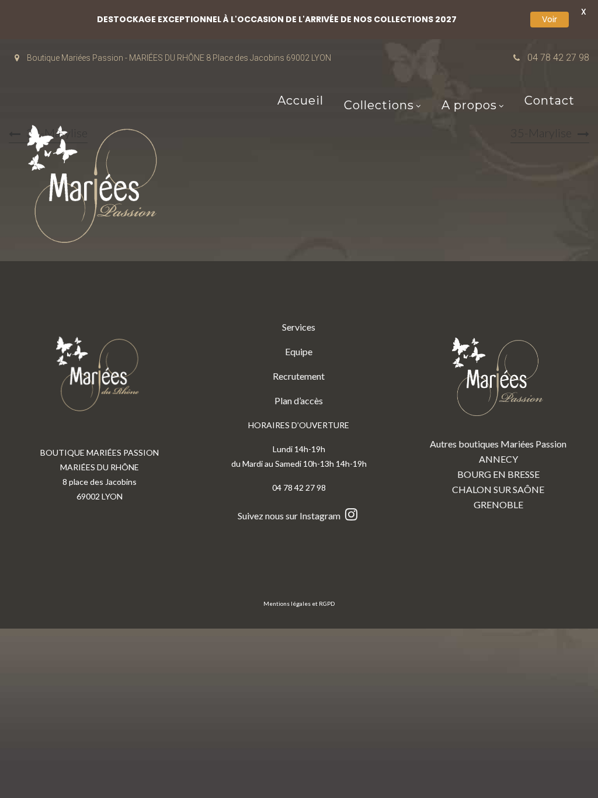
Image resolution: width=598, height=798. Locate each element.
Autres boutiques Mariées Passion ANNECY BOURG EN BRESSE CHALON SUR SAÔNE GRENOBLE (498, 474)
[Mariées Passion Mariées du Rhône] (96, 186)
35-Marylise (541, 133)
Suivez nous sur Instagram (290, 515)
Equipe (298, 351)
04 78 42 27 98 (558, 57)
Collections (379, 106)
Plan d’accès (298, 400)
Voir (549, 19)
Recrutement (299, 375)
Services (298, 326)
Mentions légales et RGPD (299, 603)
